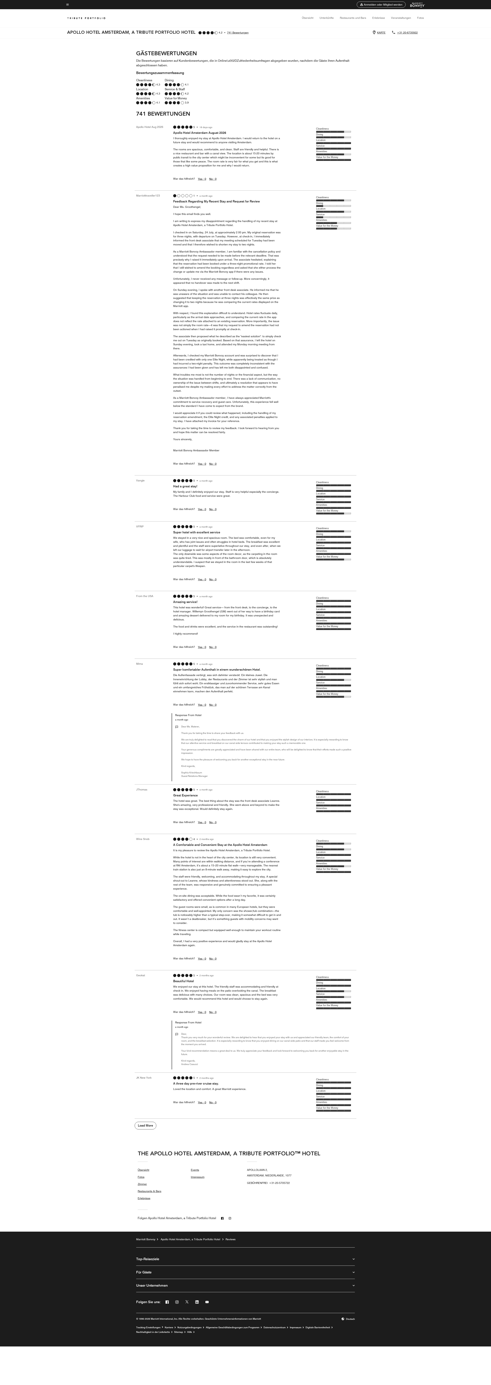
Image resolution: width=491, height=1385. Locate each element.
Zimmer (142, 1184)
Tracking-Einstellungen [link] (148, 1327)
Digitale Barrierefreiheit (318, 1327)
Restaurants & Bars (149, 1191)
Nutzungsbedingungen (189, 1327)
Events (195, 1169)
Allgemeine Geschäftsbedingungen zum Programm (232, 1327)
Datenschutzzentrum (275, 1327)
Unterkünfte (327, 17)
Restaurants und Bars (353, 17)
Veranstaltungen (401, 17)
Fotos (420, 17)
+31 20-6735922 (407, 32)
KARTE (381, 32)
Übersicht (307, 17)
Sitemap (178, 1332)
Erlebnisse (378, 17)
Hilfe (189, 1332)
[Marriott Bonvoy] (415, 4)
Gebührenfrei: (268, 1182)
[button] (381, 5)
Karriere (169, 1327)
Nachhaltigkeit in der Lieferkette (153, 1332)
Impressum (197, 1177)
